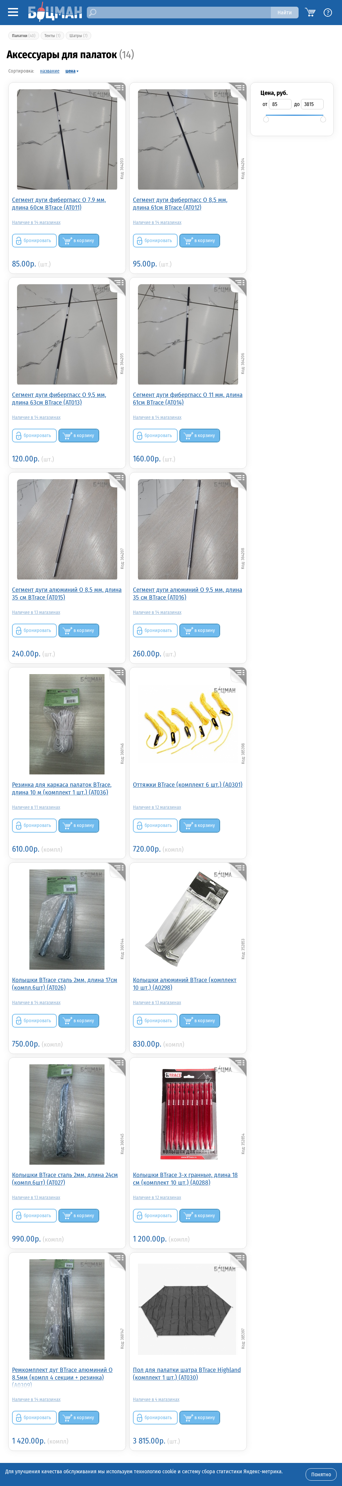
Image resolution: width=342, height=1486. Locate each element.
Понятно (321, 1474)
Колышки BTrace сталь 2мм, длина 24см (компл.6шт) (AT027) (65, 1178)
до (297, 104)
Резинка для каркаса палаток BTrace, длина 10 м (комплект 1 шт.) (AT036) (62, 788)
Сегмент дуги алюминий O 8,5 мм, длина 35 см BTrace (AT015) (67, 593)
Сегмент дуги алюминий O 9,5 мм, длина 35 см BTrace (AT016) (187, 593)
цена (70, 71)
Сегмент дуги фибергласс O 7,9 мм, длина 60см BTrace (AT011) (59, 203)
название (49, 71)
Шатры (78, 35)
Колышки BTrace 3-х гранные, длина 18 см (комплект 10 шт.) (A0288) (185, 1178)
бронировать (37, 240)
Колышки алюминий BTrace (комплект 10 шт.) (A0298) (184, 983)
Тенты (52, 35)
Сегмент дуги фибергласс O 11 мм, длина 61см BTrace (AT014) (187, 398)
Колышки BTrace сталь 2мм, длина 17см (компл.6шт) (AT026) (64, 983)
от (265, 104)
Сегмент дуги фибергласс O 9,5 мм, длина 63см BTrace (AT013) (59, 398)
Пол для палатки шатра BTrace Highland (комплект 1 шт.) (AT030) (187, 1373)
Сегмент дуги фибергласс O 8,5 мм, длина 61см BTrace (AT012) (180, 203)
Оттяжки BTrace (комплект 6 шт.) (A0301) (187, 784)
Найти (285, 12)
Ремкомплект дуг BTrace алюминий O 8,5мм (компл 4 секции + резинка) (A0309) (62, 1377)
